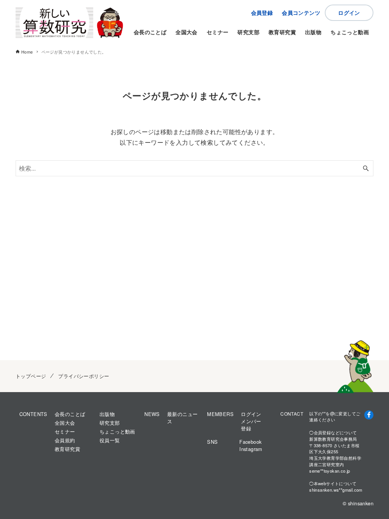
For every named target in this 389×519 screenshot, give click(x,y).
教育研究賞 (67, 449)
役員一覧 (110, 440)
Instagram (250, 449)
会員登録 (262, 12)
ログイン (349, 12)
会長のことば (70, 414)
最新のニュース (182, 417)
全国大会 (65, 422)
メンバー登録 (251, 425)
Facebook (250, 441)
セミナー (65, 431)
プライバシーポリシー (83, 376)
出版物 (107, 414)
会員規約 (65, 440)
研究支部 (110, 422)
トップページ (31, 376)
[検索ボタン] (365, 168)
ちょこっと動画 (117, 431)
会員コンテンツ (301, 12)
